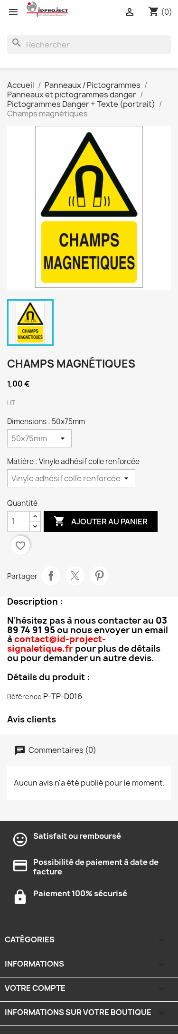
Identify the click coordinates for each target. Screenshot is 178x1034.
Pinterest (99, 575)
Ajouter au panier (101, 521)
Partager (50, 575)
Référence (24, 696)
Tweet (75, 575)
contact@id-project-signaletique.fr (56, 644)
